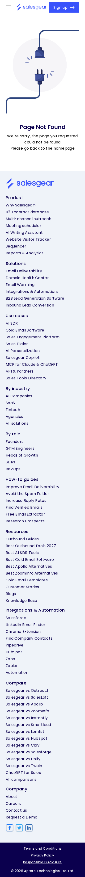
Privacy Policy (42, 855)
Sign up (60, 7)
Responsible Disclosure (42, 862)
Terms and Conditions (43, 848)
